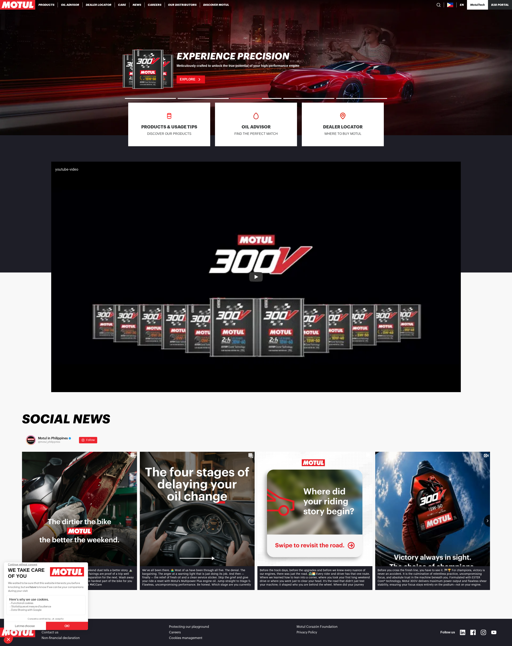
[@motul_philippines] (31, 440)
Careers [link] (175, 632)
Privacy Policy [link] (307, 632)
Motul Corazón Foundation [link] (317, 626)
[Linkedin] (462, 632)
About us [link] (48, 626)
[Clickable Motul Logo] (17, 5)
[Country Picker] (450, 5)
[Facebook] (473, 632)
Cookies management (185, 638)
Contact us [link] (50, 632)
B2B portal (500, 4)
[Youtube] (494, 632)
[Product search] (438, 5)
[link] (122, 5)
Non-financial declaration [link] (61, 638)
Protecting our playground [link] (189, 626)
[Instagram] (483, 632)
